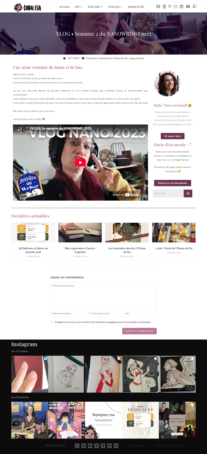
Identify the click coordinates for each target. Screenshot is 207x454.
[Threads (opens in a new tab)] (164, 6)
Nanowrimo (105, 58)
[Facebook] (83, 445)
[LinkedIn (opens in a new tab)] (182, 6)
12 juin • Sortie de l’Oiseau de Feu (173, 248)
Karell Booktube (20, 397)
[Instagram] (77, 445)
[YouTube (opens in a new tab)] (188, 6)
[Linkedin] (103, 445)
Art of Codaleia (19, 351)
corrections (92, 58)
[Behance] (116, 445)
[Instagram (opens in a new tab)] (176, 6)
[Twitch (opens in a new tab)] (194, 6)
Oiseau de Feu (120, 58)
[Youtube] (90, 445)
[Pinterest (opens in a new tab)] (170, 6)
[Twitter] (96, 445)
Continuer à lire (33, 256)
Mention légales (136, 445)
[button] (29, 374)
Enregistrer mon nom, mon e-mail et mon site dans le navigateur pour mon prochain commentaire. (103, 322)
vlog (131, 58)
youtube (139, 58)
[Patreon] (109, 445)
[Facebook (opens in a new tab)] (158, 6)
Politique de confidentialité (169, 445)
